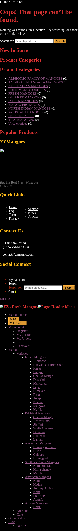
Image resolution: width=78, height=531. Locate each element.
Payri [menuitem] (36, 387)
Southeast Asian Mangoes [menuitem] (42, 462)
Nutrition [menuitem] (22, 510)
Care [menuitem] (20, 514)
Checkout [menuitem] (23, 346)
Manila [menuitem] (37, 473)
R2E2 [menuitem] (37, 451)
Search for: (7, 41)
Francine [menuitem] (39, 496)
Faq (11, 211)
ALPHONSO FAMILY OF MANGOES (35, 78)
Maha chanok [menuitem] (42, 469)
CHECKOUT (17, 323)
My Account (16, 280)
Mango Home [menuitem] (17, 314)
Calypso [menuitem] (38, 454)
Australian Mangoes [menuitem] (38, 443)
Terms (13, 214)
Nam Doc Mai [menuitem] (42, 466)
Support (33, 209)
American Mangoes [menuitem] (38, 477)
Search (60, 41)
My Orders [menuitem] (24, 338)
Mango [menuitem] (13, 349)
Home (4, 2)
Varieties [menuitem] (22, 353)
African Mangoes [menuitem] (36, 503)
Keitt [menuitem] (36, 492)
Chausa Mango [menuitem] (43, 376)
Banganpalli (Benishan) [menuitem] (48, 364)
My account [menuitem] (16, 327)
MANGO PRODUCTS (24, 105)
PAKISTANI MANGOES (25, 112)
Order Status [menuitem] (16, 518)
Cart (12, 291)
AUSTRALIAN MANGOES (28, 86)
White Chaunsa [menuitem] (43, 428)
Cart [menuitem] (19, 342)
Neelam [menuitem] (38, 402)
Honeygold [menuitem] (40, 458)
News (32, 213)
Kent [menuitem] (36, 481)
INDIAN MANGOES (23, 101)
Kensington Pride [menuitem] (44, 447)
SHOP (14, 318)
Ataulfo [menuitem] (38, 499)
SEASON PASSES (21, 116)
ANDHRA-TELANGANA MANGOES (35, 82)
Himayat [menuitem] (39, 391)
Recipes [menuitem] (22, 525)
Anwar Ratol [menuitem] (41, 421)
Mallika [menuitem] (38, 409)
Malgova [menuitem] (39, 406)
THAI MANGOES (21, 120)
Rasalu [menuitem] (37, 394)
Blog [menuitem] (11, 522)
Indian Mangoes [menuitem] (35, 357)
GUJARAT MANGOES (24, 97)
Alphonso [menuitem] (39, 361)
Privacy (14, 218)
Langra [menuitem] (38, 372)
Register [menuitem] (22, 331)
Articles (33, 216)
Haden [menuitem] (37, 484)
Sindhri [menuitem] (38, 424)
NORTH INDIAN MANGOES (29, 108)
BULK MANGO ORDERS (27, 90)
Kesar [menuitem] (37, 368)
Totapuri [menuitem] (38, 398)
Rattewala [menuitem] (39, 436)
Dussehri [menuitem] (39, 379)
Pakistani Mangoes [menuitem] (37, 413)
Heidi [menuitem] (37, 507)
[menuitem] (13, 318)
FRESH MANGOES (22, 93)
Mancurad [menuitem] (40, 383)
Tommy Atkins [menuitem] (43, 488)
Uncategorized (17, 123)
